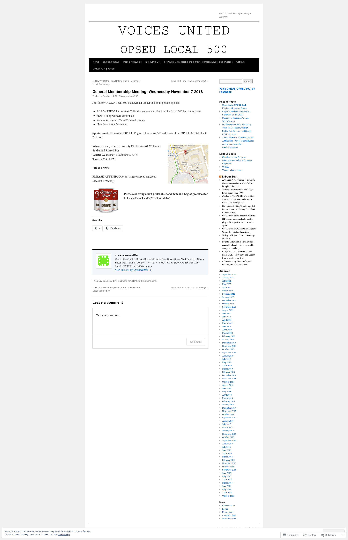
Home (96, 61)
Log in (225, 508)
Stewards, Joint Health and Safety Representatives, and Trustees (198, 61)
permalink (151, 280)
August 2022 (227, 277)
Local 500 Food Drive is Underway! (189, 80)
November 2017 (229, 411)
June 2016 (226, 450)
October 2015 (228, 466)
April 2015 (227, 479)
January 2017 (228, 430)
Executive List (152, 61)
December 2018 (229, 375)
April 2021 (227, 319)
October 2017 (228, 414)
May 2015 (226, 476)
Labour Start (229, 176)
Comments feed (229, 515)
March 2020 (227, 332)
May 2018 (226, 391)
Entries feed (227, 512)
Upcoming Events (132, 61)
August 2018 (227, 384)
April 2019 (227, 365)
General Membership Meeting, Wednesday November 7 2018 (147, 91)
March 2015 (227, 482)
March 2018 (227, 397)
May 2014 (226, 489)
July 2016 (226, 446)
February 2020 (228, 336)
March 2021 (227, 323)
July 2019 (226, 358)
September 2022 (229, 274)
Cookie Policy (64, 534)
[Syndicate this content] (220, 176)
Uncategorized (124, 280)
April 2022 (227, 287)
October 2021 (228, 303)
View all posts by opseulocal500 (133, 269)
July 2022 (226, 280)
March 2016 (227, 456)
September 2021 (229, 306)
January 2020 (228, 339)
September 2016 (229, 440)
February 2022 (228, 293)
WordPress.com (229, 518)
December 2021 (229, 300)
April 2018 (227, 394)
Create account (228, 505)
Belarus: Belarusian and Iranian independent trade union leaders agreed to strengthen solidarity (238, 245)
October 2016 (228, 437)
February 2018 (228, 401)
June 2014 (226, 485)
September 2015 (229, 469)
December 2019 (229, 342)
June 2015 (226, 472)
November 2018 (229, 378)
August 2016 (227, 443)
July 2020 (226, 326)
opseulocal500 (130, 96)
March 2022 (227, 290)
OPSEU (225, 166)
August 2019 (227, 355)
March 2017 (227, 427)
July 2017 (226, 424)
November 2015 (229, 463)
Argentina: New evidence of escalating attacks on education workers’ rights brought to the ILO (238, 183)
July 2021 (226, 313)
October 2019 (228, 349)
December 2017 (229, 407)
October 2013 (228, 495)
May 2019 (226, 362)
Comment (196, 341)
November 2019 (229, 345)
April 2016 (227, 453)
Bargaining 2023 (111, 61)
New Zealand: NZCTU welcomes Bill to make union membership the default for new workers (238, 209)
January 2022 (228, 297)
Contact (240, 61)
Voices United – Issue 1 (232, 169)
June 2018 (226, 388)
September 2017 (229, 417)
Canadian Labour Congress (234, 156)
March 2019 (227, 368)
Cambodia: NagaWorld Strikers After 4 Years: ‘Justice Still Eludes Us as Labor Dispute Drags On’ (238, 199)
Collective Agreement (104, 68)
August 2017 (227, 420)
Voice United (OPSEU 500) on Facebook (237, 90)
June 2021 (226, 316)
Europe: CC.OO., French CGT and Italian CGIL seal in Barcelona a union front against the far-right (238, 254)
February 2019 (228, 371)
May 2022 (226, 283)
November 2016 (229, 433)
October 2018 (228, 381)
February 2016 (228, 459)
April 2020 (227, 329)
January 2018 (228, 404)
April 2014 (227, 492)
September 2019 (229, 352)
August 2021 (227, 310)
